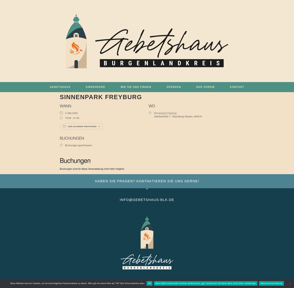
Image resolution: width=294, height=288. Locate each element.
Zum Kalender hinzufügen (81, 126)
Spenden (174, 87)
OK (149, 283)
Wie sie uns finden (136, 87)
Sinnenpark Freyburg (165, 113)
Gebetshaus (60, 87)
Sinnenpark (95, 87)
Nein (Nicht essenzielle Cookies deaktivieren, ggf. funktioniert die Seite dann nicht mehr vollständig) (205, 283)
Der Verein (205, 87)
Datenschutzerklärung (271, 283)
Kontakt (237, 87)
